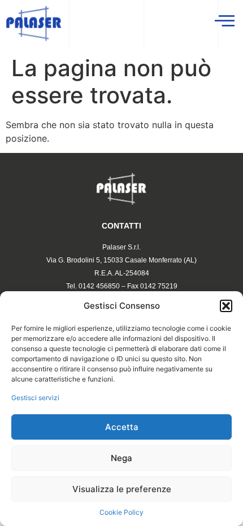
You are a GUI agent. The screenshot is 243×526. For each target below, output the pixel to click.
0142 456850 (99, 286)
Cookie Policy (121, 512)
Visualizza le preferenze (121, 489)
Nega (121, 458)
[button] (226, 306)
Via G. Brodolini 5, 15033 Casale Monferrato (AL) (121, 260)
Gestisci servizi (35, 397)
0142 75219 (158, 286)
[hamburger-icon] (223, 21)
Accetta (121, 427)
